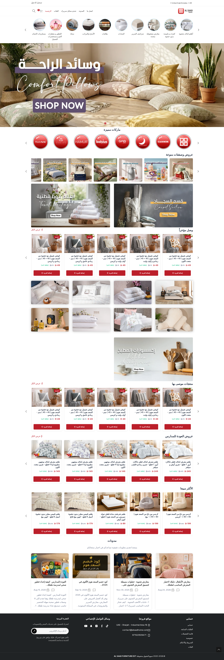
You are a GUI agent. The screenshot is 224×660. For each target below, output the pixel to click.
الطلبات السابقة (187, 629)
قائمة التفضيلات (187, 634)
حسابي (190, 625)
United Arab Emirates (179, 3)
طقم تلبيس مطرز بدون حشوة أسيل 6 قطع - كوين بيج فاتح (80, 515)
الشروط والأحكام (186, 643)
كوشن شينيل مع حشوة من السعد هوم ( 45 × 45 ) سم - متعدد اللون (179, 258)
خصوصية (189, 638)
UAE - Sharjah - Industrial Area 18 (132, 625)
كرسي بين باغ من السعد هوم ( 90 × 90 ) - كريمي (178, 515)
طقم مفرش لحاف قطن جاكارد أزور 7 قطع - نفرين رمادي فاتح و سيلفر (145, 464)
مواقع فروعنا (145, 618)
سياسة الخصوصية (55, 640)
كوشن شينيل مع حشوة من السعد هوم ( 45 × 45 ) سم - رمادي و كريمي (48, 258)
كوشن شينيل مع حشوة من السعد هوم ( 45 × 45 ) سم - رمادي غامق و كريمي (81, 258)
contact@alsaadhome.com (135, 630)
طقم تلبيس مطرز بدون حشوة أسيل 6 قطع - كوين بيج (48, 515)
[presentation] (26, 29)
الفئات (190, 647)
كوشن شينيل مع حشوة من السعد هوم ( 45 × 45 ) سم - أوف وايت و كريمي (113, 258)
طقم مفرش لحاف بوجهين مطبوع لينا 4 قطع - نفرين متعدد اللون (112, 464)
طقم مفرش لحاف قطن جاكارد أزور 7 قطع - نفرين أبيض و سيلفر (178, 464)
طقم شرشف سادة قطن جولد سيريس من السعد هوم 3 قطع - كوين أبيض (112, 517)
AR (191, 3)
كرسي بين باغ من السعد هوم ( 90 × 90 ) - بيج (146, 515)
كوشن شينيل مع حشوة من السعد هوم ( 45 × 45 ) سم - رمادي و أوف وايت (146, 258)
